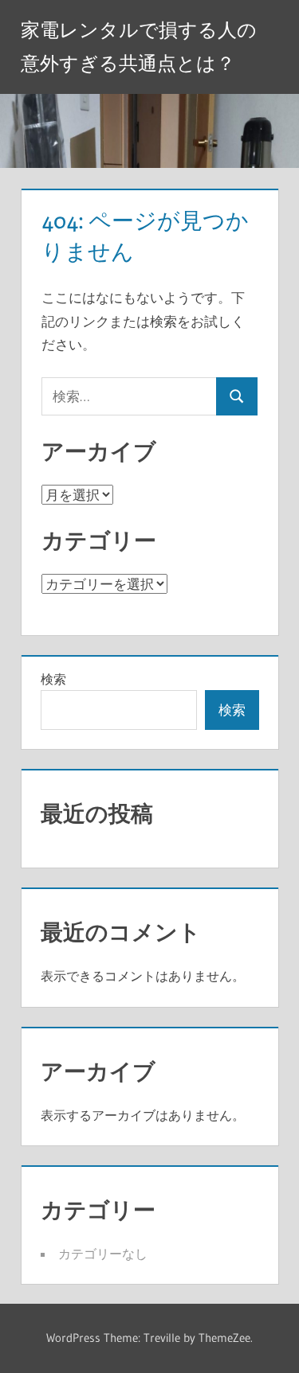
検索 (53, 679)
